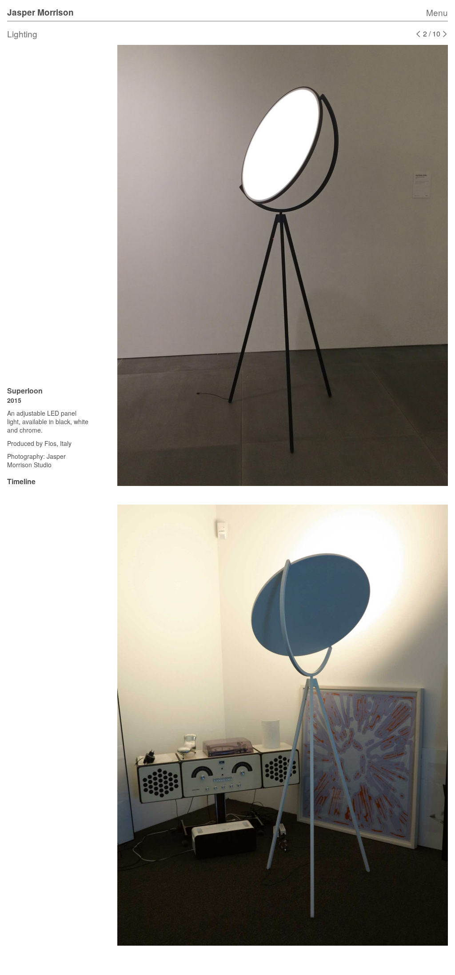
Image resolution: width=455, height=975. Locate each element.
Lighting (22, 34)
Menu (437, 12)
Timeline (21, 481)
